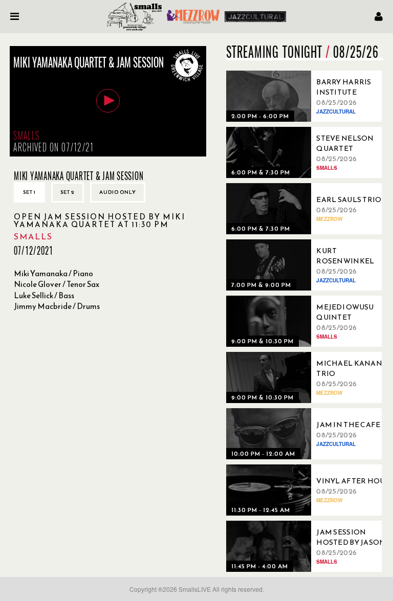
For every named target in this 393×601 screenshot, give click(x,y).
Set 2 (67, 192)
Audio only (117, 192)
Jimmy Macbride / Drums (57, 306)
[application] (108, 101)
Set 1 (29, 192)
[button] (108, 101)
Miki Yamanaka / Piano (53, 273)
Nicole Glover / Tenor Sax (56, 284)
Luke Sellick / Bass (44, 295)
